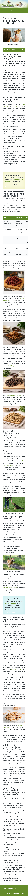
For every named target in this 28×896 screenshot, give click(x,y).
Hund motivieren (16, 669)
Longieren (6, 106)
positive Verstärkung (16, 579)
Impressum (22, 893)
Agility (23, 104)
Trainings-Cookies (8, 465)
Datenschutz (14, 893)
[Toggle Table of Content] (22, 50)
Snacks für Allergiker (9, 366)
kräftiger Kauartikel (10, 603)
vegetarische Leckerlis (14, 395)
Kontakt (7, 893)
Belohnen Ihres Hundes (10, 588)
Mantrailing (16, 106)
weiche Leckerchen (19, 259)
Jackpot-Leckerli (20, 461)
